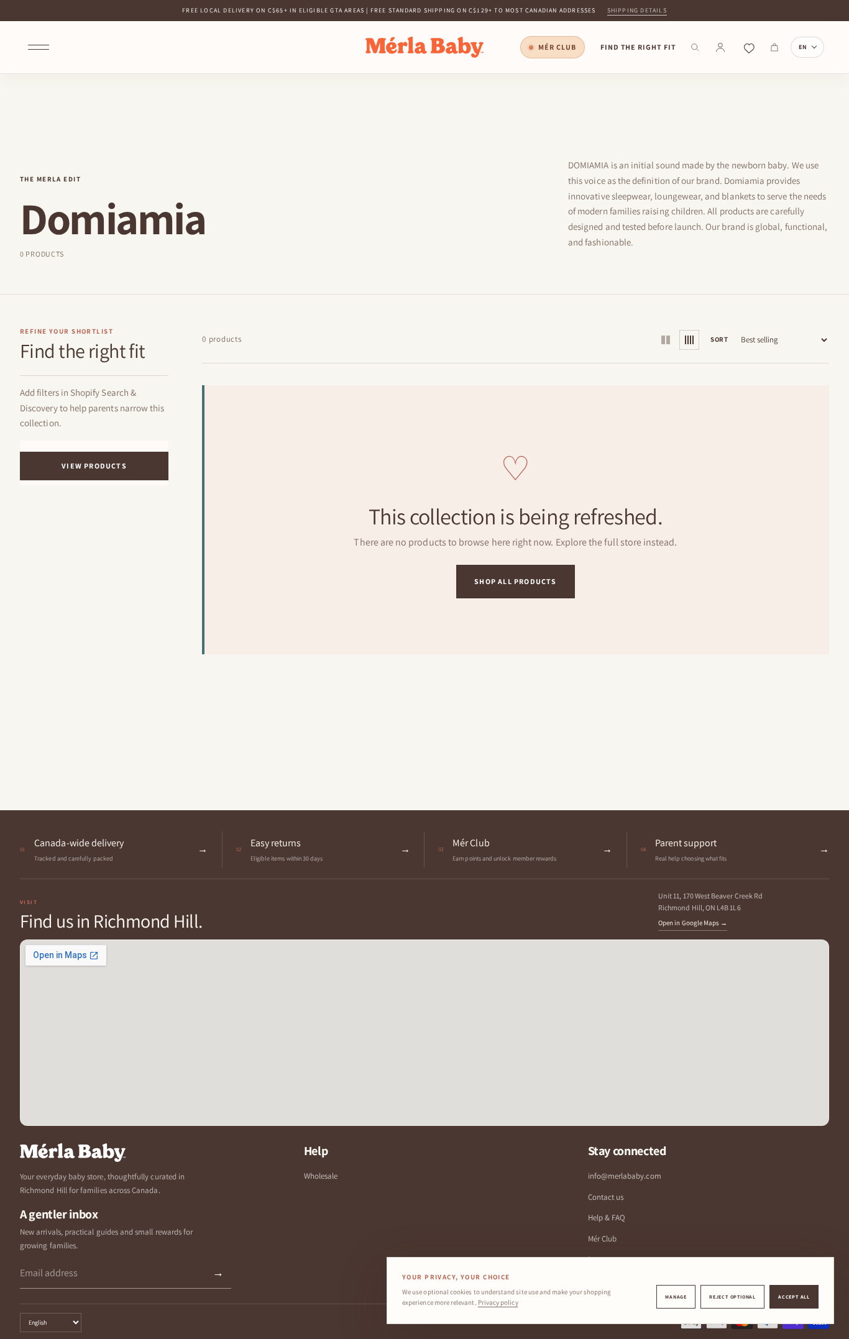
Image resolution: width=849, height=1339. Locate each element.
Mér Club (557, 47)
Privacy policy (498, 1302)
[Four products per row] (689, 340)
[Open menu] (38, 47)
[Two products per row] (666, 340)
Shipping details (637, 10)
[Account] (720, 47)
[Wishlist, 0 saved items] (749, 47)
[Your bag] (774, 47)
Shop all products (515, 581)
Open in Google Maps (692, 922)
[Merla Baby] (424, 47)
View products (94, 465)
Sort (719, 339)
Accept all (794, 1297)
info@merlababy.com (624, 1176)
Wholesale (321, 1176)
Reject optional (732, 1297)
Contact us (606, 1197)
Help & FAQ (607, 1217)
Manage (676, 1297)
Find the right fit (638, 47)
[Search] (695, 47)
